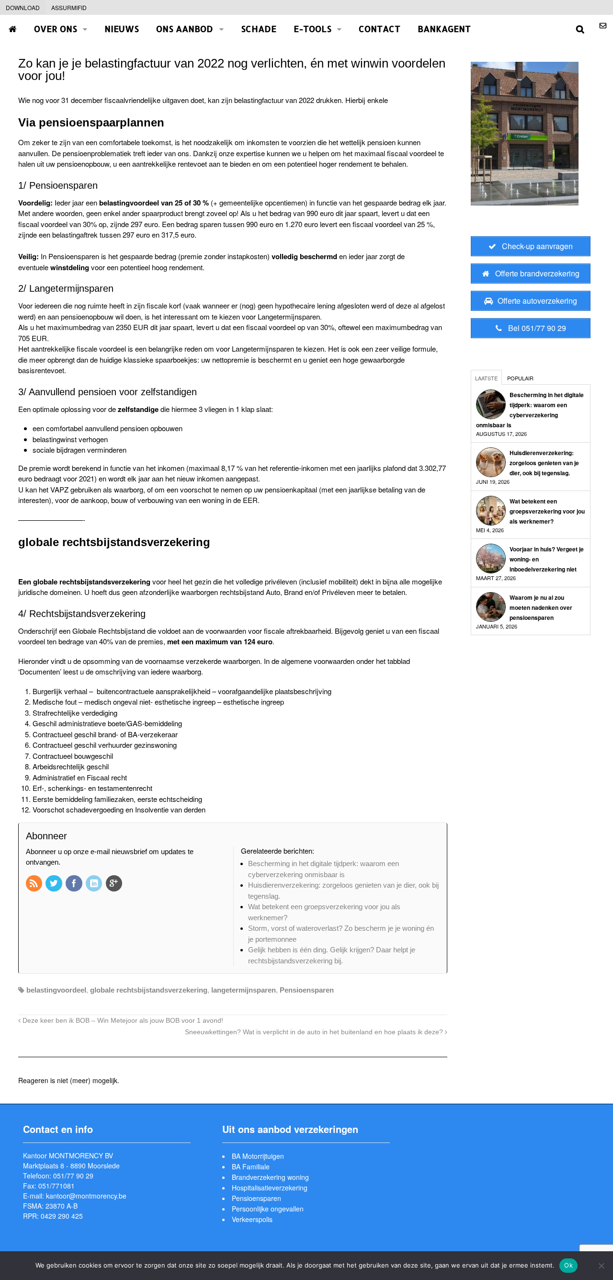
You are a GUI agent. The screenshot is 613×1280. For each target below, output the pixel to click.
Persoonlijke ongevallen (268, 1208)
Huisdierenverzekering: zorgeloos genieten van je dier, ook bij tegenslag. (544, 462)
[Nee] (601, 1265)
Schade (258, 28)
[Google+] (115, 884)
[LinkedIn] (95, 884)
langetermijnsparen (243, 990)
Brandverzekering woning (270, 1177)
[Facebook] (75, 884)
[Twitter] (54, 884)
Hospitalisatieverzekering (269, 1187)
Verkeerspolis (252, 1219)
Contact (379, 28)
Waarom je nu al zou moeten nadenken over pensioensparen (541, 607)
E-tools (312, 28)
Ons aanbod (184, 28)
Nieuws (121, 28)
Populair (520, 378)
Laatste (486, 378)
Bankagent (444, 28)
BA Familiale (251, 1166)
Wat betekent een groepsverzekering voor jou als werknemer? (547, 511)
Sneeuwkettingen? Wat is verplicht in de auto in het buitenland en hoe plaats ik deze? (315, 1032)
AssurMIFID (69, 7)
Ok (568, 1265)
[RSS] (35, 884)
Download (23, 7)
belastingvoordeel (56, 990)
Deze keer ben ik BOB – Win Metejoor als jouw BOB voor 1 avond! (122, 1020)
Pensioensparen (307, 990)
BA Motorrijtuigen (258, 1156)
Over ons (55, 28)
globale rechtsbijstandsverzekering (148, 990)
